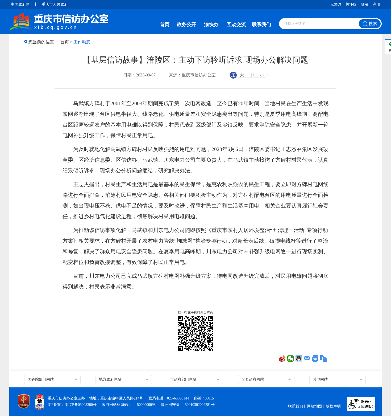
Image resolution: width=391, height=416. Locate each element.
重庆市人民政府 (55, 4)
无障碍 (335, 4)
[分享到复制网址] (323, 358)
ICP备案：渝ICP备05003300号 (72, 405)
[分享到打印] (315, 358)
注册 (376, 4)
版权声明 (333, 406)
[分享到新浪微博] (282, 358)
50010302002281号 (200, 405)
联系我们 (261, 24)
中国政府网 (20, 4)
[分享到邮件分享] (307, 358)
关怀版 (351, 4)
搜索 (372, 23)
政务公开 (186, 24)
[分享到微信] (290, 358)
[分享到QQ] (299, 358)
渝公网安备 (170, 405)
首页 (164, 24)
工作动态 (81, 42)
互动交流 (236, 24)
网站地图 (314, 406)
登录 (364, 4)
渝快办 (211, 24)
